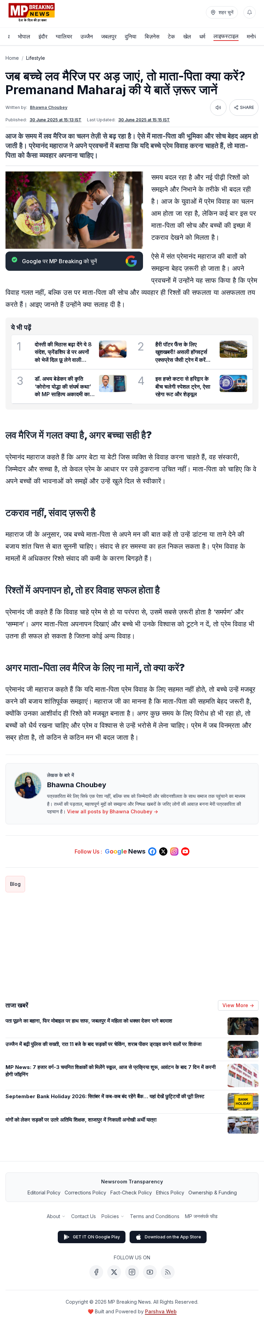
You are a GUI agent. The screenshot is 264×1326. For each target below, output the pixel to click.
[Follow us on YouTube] (185, 851)
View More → (238, 1005)
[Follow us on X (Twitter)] (163, 851)
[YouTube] (150, 1272)
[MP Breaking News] (31, 12)
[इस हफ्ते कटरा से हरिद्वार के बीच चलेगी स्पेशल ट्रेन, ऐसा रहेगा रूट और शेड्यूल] (233, 383)
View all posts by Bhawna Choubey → (112, 811)
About (53, 1216)
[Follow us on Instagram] (174, 851)
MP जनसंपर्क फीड (201, 1216)
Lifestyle (35, 58)
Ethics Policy (170, 1192)
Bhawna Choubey (48, 107)
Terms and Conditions (154, 1216)
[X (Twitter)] (114, 1272)
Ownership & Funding (212, 1192)
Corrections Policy (85, 1192)
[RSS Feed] (168, 1272)
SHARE (247, 107)
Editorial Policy (44, 1192)
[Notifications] (249, 12)
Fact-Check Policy (131, 1192)
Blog (15, 884)
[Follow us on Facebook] (152, 851)
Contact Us (83, 1216)
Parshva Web (161, 1311)
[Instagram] (132, 1272)
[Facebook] (96, 1272)
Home (12, 58)
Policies (110, 1216)
